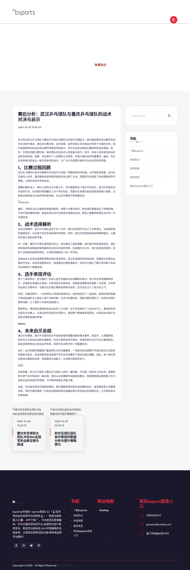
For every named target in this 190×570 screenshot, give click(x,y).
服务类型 (135, 6)
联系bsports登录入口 (158, 6)
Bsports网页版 (65, 565)
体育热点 (105, 6)
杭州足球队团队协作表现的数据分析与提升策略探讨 (65, 438)
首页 (87, 65)
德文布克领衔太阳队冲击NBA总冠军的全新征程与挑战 (29, 438)
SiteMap (104, 510)
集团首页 (72, 6)
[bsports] (24, 12)
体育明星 (120, 6)
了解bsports (89, 6)
